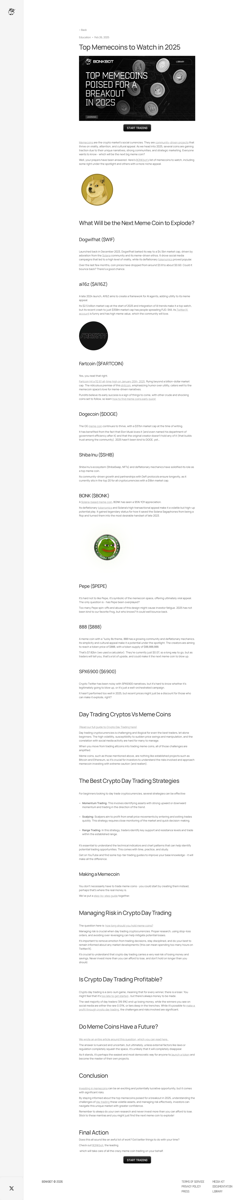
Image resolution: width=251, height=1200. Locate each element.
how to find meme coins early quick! (134, 399)
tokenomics (165, 259)
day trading (103, 1102)
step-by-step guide (106, 895)
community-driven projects (172, 142)
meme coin (95, 426)
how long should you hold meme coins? (129, 925)
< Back (83, 30)
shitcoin (126, 385)
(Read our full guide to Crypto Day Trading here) (108, 727)
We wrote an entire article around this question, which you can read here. (124, 1039)
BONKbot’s (142, 160)
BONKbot (97, 1145)
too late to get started (114, 996)
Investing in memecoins (93, 1088)
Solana (106, 255)
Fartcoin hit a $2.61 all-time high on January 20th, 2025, (112, 381)
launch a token (180, 1054)
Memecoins (86, 142)
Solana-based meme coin (96, 502)
